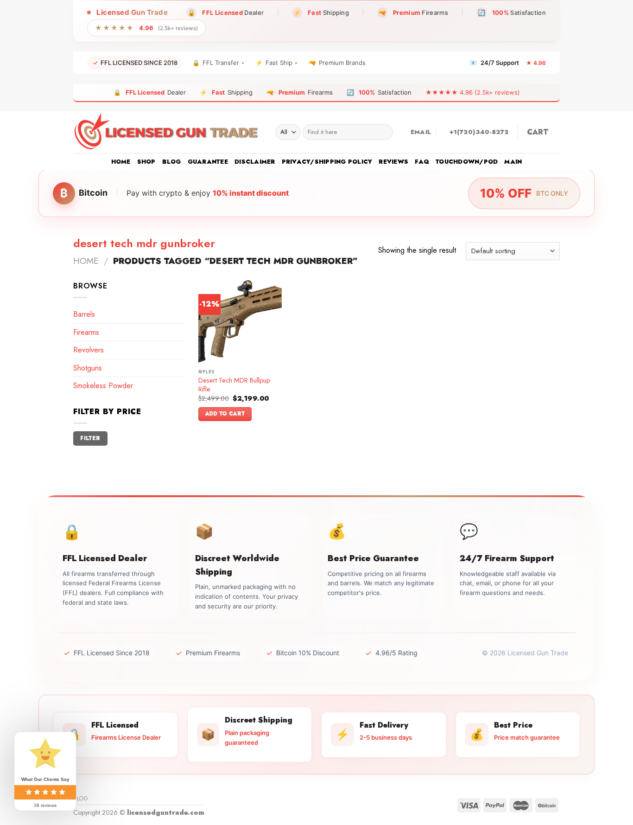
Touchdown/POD (467, 161)
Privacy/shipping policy (327, 161)
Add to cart (225, 413)
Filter (90, 438)
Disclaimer (254, 161)
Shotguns (87, 368)
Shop (146, 161)
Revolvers (88, 350)
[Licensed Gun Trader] (167, 132)
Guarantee (208, 161)
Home (121, 161)
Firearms (86, 332)
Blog (171, 161)
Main (513, 161)
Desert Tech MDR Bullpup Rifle (234, 384)
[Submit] (384, 132)
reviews (393, 161)
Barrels (84, 314)
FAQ (422, 161)
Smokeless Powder (103, 385)
